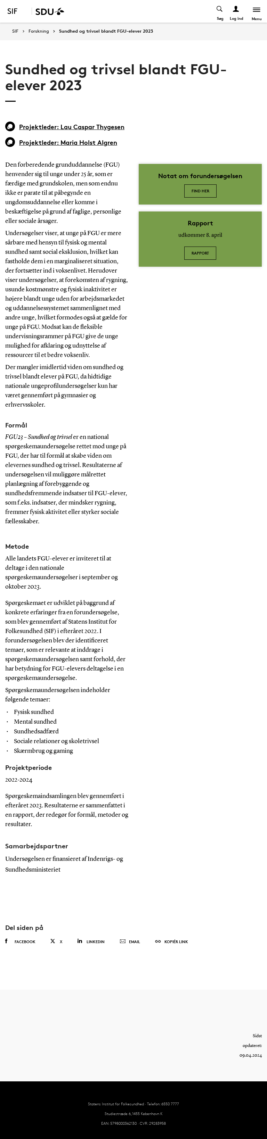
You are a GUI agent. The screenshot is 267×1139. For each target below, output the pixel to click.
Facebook (25, 941)
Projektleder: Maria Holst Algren (68, 142)
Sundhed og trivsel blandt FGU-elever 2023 (106, 31)
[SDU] (47, 11)
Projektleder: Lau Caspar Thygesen (71, 127)
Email (134, 941)
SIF (15, 31)
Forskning (39, 31)
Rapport (200, 253)
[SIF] (17, 11)
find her (200, 190)
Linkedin (96, 941)
